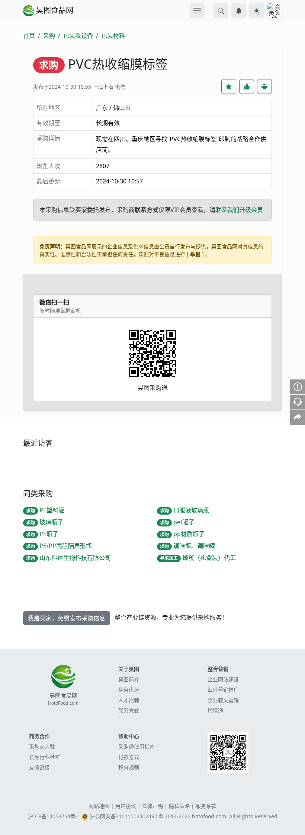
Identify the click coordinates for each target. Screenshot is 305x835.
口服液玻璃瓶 (184, 510)
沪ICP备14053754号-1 (54, 816)
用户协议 (125, 805)
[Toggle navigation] (197, 10)
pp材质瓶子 (182, 534)
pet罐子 (177, 522)
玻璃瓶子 (44, 522)
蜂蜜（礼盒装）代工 (198, 558)
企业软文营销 (223, 700)
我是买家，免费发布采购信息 (66, 618)
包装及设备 (78, 36)
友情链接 (39, 767)
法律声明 (152, 805)
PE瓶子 (42, 534)
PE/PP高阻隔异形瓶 (59, 546)
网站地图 (99, 805)
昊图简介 (128, 679)
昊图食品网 (53, 10)
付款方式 (128, 756)
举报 (195, 254)
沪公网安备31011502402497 (123, 816)
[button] (221, 10)
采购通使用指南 (136, 746)
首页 (29, 36)
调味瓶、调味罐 (187, 546)
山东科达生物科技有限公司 (68, 558)
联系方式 (128, 710)
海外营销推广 (223, 689)
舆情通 (215, 710)
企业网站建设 (223, 679)
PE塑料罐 (45, 510)
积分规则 (128, 767)
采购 (49, 36)
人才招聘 (128, 700)
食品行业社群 (44, 756)
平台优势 (128, 689)
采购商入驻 (42, 746)
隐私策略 (179, 805)
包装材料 (113, 36)
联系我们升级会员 (239, 210)
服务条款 (206, 805)
